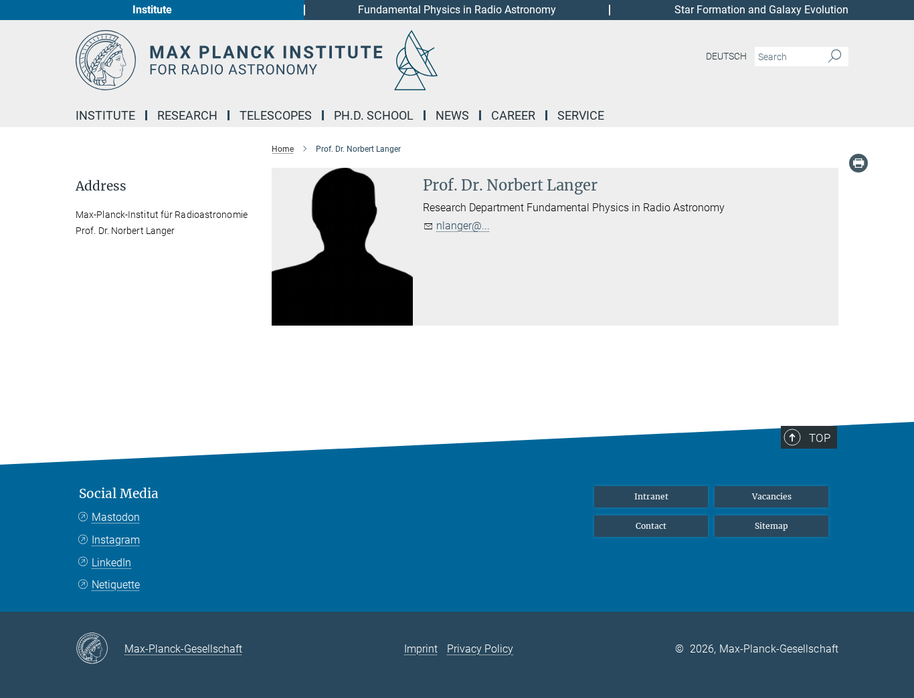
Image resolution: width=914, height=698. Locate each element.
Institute (152, 9)
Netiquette (116, 584)
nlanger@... (463, 225)
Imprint (421, 649)
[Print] (858, 163)
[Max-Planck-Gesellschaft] (100, 649)
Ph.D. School (374, 115)
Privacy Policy (480, 649)
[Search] (834, 56)
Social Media (119, 493)
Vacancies (772, 496)
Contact (651, 526)
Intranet (651, 496)
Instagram (116, 540)
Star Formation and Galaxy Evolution (761, 9)
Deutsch (726, 56)
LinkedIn (111, 562)
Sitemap (771, 526)
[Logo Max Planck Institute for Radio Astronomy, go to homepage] (326, 60)
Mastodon (116, 517)
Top (819, 438)
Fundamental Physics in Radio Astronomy (457, 9)
